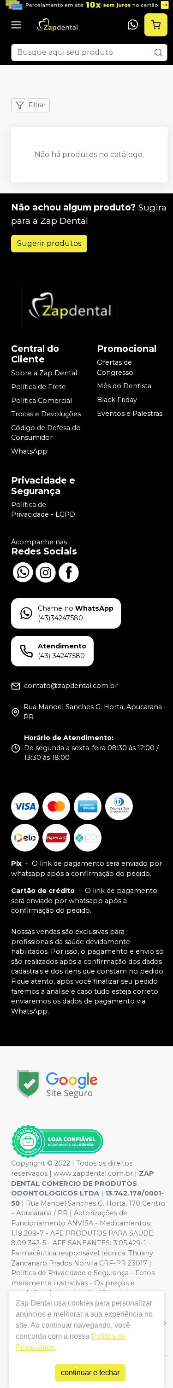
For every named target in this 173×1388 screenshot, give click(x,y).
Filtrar (37, 105)
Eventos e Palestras (129, 413)
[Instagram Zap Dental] (45, 571)
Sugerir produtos (49, 243)
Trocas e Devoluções (46, 414)
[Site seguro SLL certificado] (57, 1084)
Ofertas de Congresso (115, 367)
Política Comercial (41, 401)
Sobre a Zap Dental (44, 373)
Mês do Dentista (124, 386)
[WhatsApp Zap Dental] (22, 571)
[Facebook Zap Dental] (68, 571)
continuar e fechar (90, 1372)
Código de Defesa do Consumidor (46, 433)
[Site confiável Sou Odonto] (57, 1141)
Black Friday (117, 400)
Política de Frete (38, 387)
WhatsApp (29, 451)
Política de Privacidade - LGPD (43, 510)
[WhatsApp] (132, 24)
